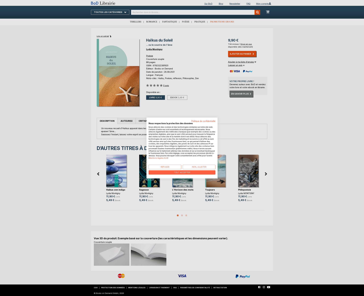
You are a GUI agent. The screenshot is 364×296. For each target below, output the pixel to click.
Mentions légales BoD (158, 158)
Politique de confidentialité (203, 121)
